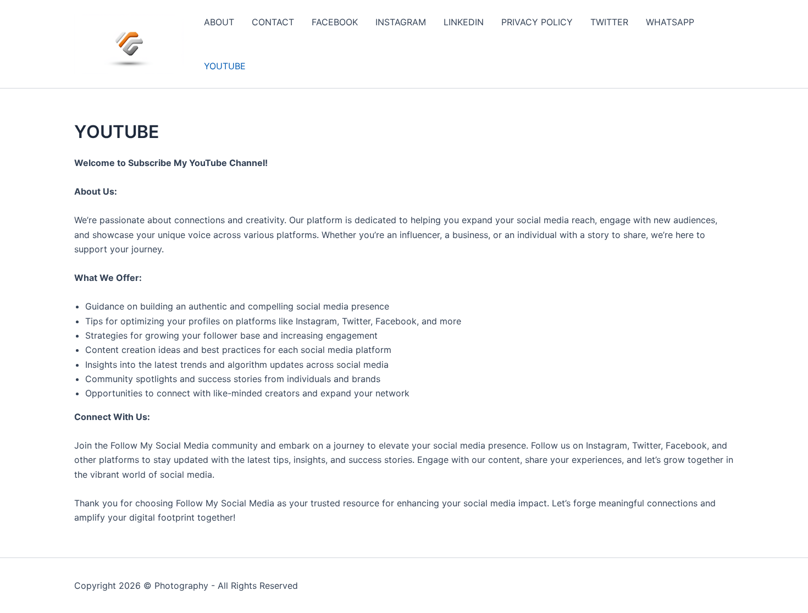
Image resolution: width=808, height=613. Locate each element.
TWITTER (609, 21)
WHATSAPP (670, 21)
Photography (181, 585)
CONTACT (273, 21)
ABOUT (219, 21)
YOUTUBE (225, 65)
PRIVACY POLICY (537, 21)
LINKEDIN (464, 21)
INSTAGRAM (400, 21)
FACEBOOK (335, 21)
